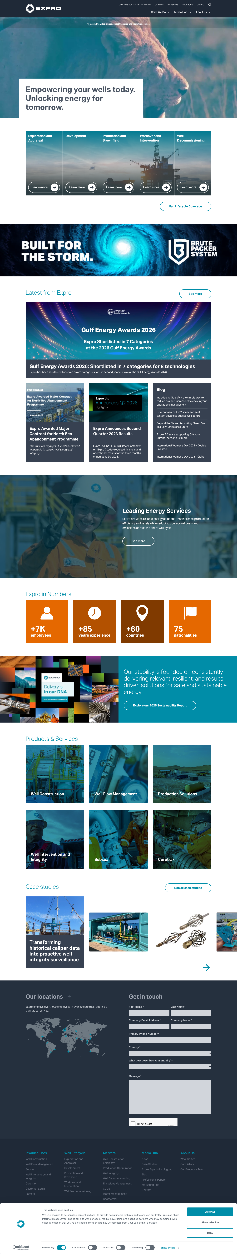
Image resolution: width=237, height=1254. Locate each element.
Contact (201, 4)
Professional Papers (154, 1179)
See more (195, 294)
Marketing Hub (150, 1185)
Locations (187, 4)
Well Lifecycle (75, 1153)
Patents (30, 1194)
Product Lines (36, 1153)
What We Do (158, 12)
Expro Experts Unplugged (157, 1169)
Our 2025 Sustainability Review (135, 4)
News (145, 1159)
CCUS (106, 1188)
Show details (168, 1247)
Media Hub (180, 12)
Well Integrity (111, 1173)
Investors (173, 4)
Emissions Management (117, 1183)
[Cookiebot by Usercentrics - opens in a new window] (21, 1247)
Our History (187, 1164)
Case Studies (149, 1164)
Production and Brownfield (73, 1175)
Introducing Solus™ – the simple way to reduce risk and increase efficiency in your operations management (182, 401)
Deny (210, 1232)
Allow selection (210, 1222)
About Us (201, 12)
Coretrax (31, 1183)
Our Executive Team (192, 1169)
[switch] (92, 1247)
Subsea (30, 1169)
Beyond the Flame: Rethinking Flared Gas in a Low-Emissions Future (181, 425)
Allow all (210, 1211)
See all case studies (188, 888)
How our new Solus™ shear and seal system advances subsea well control (179, 414)
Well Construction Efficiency (113, 1161)
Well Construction (36, 1159)
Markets (109, 1153)
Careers (159, 4)
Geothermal (110, 1199)
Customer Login (35, 1188)
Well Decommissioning (77, 1191)
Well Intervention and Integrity (38, 1176)
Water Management (115, 1194)
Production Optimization (117, 1168)
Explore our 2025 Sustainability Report (160, 705)
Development (72, 1168)
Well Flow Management (39, 1164)
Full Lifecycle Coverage (185, 206)
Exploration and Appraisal (73, 1161)
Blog (144, 1174)
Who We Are (187, 1159)
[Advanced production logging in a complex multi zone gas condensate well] (182, 932)
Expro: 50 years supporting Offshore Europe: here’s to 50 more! (178, 436)
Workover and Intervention (72, 1184)
